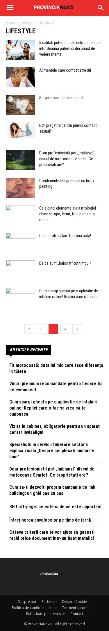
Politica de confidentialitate (34, 607)
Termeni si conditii (77, 607)
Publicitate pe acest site (45, 613)
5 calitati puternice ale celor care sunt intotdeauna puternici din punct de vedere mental (70, 48)
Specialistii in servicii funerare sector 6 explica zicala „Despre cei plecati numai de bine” (51, 450)
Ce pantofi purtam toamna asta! (65, 235)
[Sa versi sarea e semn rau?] (20, 105)
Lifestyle (28, 22)
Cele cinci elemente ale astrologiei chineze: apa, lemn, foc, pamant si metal (67, 214)
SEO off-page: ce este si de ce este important (55, 506)
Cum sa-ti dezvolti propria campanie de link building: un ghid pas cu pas (52, 490)
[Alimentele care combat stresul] (20, 77)
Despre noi (27, 601)
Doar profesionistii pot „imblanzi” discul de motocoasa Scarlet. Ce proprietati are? (66, 159)
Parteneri (49, 601)
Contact (76, 613)
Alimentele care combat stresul (65, 70)
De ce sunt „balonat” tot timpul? (65, 263)
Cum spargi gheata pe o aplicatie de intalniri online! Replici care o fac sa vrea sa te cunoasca (53, 408)
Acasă (11, 22)
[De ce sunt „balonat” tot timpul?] (20, 270)
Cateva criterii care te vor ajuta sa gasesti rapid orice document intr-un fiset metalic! (51, 535)
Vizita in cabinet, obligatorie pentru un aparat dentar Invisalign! (54, 429)
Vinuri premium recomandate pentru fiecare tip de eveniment (56, 386)
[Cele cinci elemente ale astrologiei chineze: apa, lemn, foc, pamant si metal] (20, 215)
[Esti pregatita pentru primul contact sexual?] (20, 130)
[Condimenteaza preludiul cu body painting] (20, 188)
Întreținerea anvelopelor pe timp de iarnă (50, 520)
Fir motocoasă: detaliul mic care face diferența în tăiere (56, 368)
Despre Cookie (74, 601)
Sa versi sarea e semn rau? (61, 97)
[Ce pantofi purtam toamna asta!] (20, 243)
